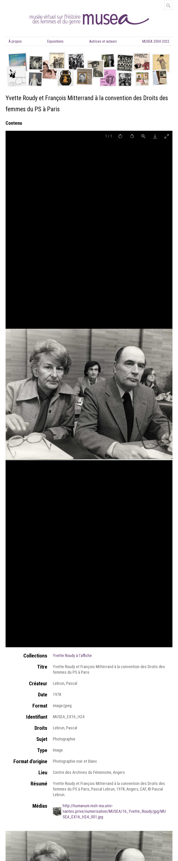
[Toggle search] (168, 5)
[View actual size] (143, 136)
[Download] (155, 136)
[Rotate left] (132, 136)
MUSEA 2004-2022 (155, 41)
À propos (15, 41)
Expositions (55, 41)
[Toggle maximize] (166, 136)
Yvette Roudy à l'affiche (72, 655)
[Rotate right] (120, 136)
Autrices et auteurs (103, 41)
